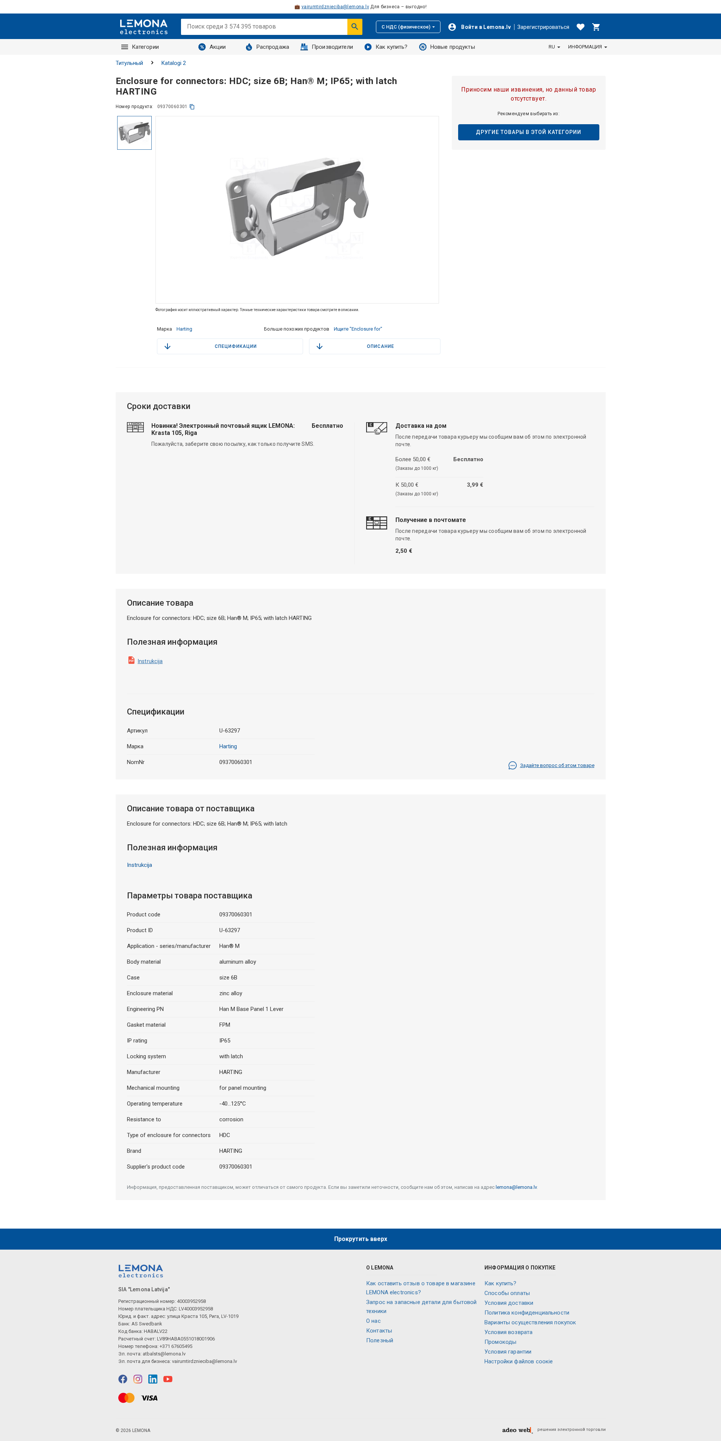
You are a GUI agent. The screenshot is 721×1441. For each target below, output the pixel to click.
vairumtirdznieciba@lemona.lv (335, 6)
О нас (373, 1321)
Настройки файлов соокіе (518, 1361)
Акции (218, 47)
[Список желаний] (580, 27)
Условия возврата (508, 1332)
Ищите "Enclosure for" (358, 329)
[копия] (192, 106)
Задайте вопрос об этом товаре (557, 765)
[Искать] (354, 27)
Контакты (379, 1330)
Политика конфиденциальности (526, 1312)
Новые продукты (452, 47)
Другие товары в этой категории (528, 132)
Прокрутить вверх (360, 1238)
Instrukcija (150, 661)
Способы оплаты (507, 1293)
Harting (184, 329)
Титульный (129, 63)
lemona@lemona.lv (516, 1187)
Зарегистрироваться (543, 27)
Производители (332, 47)
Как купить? (392, 47)
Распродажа (273, 47)
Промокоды (500, 1342)
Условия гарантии (507, 1351)
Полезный (379, 1340)
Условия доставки (508, 1303)
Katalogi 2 (173, 63)
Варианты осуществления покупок (530, 1322)
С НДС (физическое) (406, 27)
